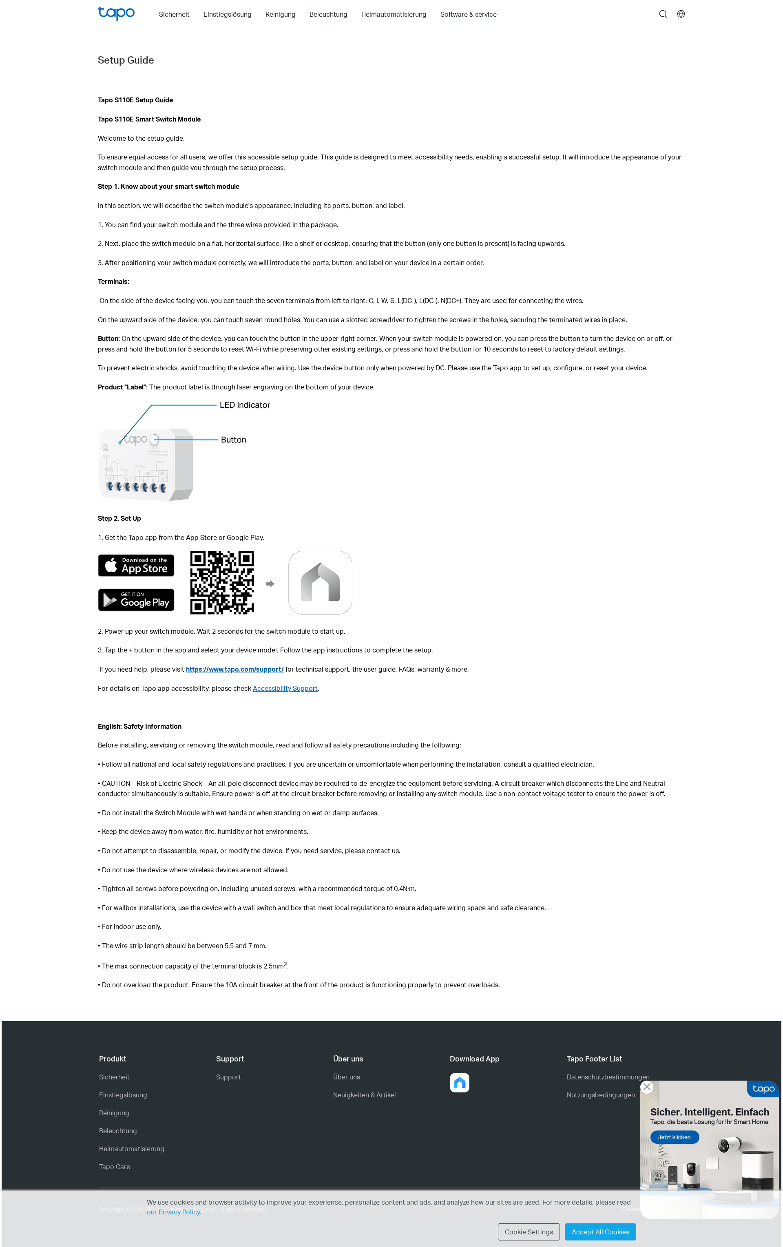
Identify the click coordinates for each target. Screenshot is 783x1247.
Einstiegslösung (123, 1095)
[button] (459, 1082)
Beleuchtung (118, 1131)
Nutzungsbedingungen (601, 1095)
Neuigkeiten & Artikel (364, 1095)
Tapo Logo (116, 14)
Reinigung (114, 1113)
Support (228, 1077)
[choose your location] (681, 14)
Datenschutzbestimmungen (608, 1077)
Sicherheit (114, 1077)
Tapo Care (114, 1167)
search (663, 14)
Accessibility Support (285, 688)
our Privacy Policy (173, 1211)
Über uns (346, 1077)
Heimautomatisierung (131, 1149)
